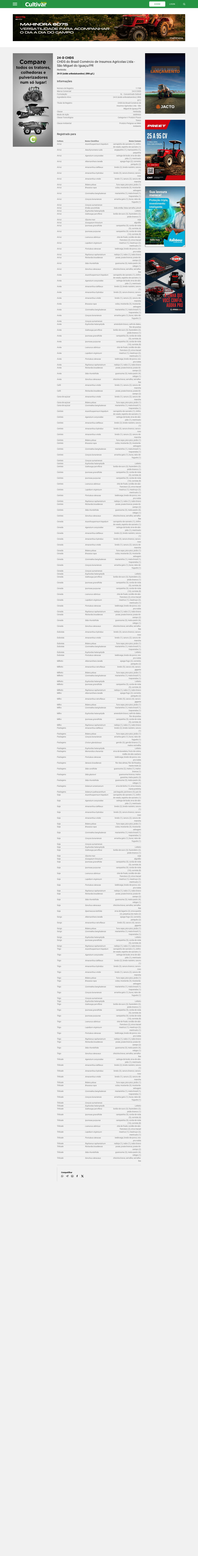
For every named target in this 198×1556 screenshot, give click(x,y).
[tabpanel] (99, 27)
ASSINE (157, 4)
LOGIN (172, 4)
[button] (15, 4)
